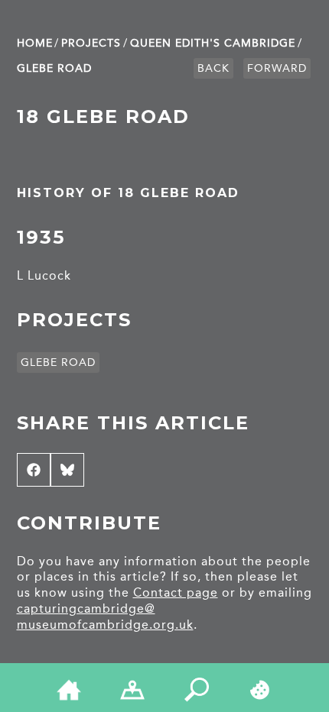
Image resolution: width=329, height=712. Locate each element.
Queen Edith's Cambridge (212, 43)
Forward (277, 68)
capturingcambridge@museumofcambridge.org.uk (105, 616)
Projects (91, 43)
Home (35, 43)
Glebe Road (54, 68)
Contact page (175, 592)
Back (213, 68)
